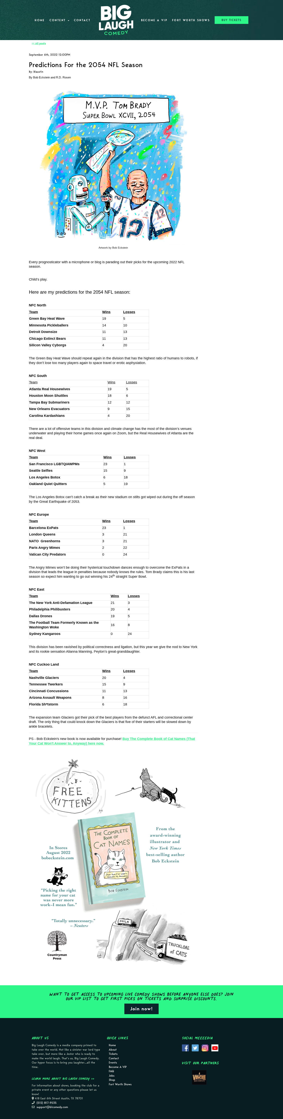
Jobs (111, 1075)
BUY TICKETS (231, 20)
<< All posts (39, 43)
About (113, 1049)
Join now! (141, 1008)
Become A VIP (154, 20)
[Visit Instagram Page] (205, 1047)
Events (113, 1062)
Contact (82, 20)
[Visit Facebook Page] (185, 1047)
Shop (112, 1080)
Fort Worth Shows (191, 20)
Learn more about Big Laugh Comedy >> (63, 1078)
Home (40, 20)
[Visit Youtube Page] (214, 1047)
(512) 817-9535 (47, 1103)
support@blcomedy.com (52, 1107)
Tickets (113, 1054)
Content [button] (58, 20)
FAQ (111, 1071)
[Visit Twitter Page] (195, 1047)
